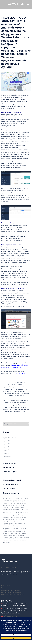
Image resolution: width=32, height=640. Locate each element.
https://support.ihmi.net (19, 365)
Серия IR (6, 453)
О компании (5, 586)
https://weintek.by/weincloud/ (11, 367)
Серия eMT (6, 444)
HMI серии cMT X (19, 374)
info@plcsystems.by (11, 616)
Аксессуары (7, 456)
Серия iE (6, 447)
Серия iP (6, 450)
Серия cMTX (7, 441)
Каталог (4, 588)
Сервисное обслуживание (10, 590)
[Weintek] (16, 4)
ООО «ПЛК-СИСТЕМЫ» (9, 568)
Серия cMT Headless (10, 438)
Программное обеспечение (11, 592)
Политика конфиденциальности (12, 594)
